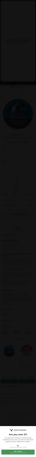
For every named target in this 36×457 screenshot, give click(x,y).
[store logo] (18, 430)
